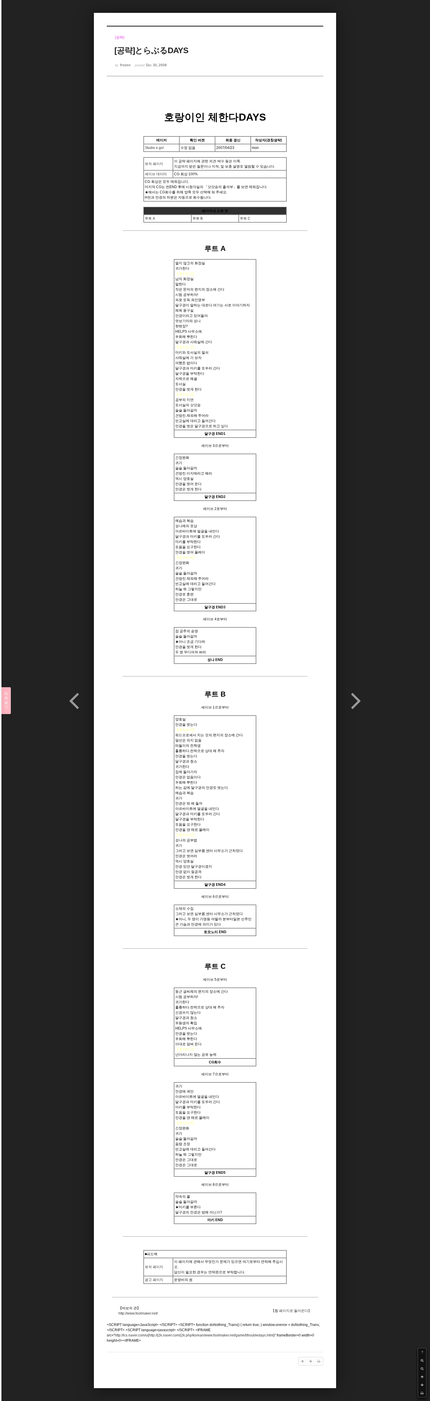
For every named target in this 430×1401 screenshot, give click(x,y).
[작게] (422, 1368)
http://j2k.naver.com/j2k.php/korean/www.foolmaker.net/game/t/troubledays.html (211, 1335)
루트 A (150, 218)
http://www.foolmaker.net (137, 1313)
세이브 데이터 (156, 174)
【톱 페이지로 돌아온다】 (291, 1311)
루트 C (245, 218)
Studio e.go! (154, 148)
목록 (6, 700)
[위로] (422, 1377)
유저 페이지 (154, 164)
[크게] (422, 1360)
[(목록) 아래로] (422, 1385)
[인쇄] (422, 1393)
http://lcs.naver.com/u (131, 1335)
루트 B (197, 218)
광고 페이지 (154, 1280)
